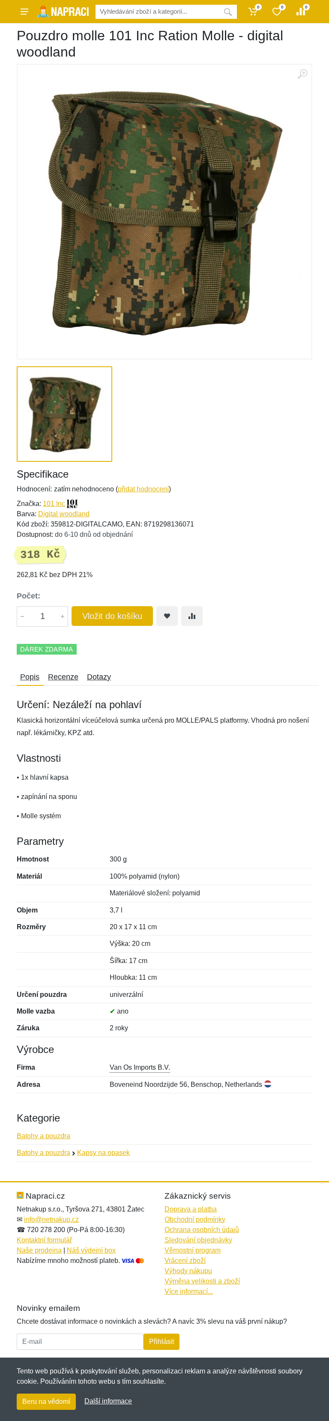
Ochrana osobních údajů (201, 1229)
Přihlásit (161, 1341)
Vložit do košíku (112, 616)
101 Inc (54, 503)
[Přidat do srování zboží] (192, 616)
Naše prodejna (39, 1250)
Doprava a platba (190, 1209)
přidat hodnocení (143, 489)
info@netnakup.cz (51, 1219)
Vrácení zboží (185, 1260)
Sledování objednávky (198, 1240)
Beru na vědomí (46, 1401)
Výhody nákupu (188, 1270)
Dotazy (99, 677)
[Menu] (24, 11)
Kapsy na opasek (103, 1152)
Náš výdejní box (91, 1250)
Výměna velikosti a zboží (202, 1281)
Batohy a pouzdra (43, 1136)
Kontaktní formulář (44, 1240)
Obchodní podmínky (194, 1219)
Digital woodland (64, 514)
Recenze (63, 677)
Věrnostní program (192, 1250)
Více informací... (188, 1291)
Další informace (108, 1401)
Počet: (28, 596)
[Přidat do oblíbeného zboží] (167, 616)
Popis (29, 677)
